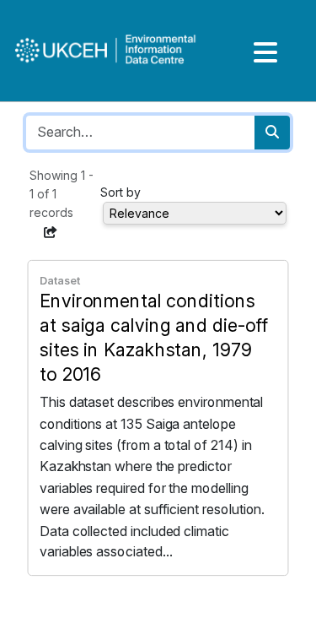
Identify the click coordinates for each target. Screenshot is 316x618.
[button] (50, 232)
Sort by (120, 192)
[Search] (272, 132)
